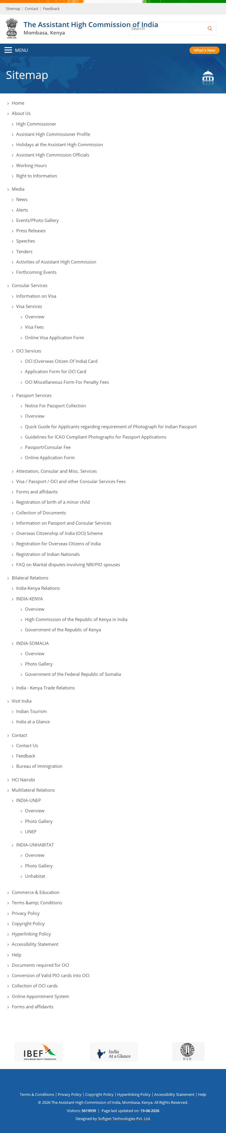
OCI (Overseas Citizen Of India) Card (61, 361)
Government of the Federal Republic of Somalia (73, 674)
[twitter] (87, 1081)
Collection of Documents (41, 513)
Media (18, 189)
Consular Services (29, 285)
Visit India (21, 701)
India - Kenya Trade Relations (45, 688)
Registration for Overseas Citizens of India (58, 543)
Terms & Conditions (37, 1094)
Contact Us (27, 745)
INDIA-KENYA (29, 599)
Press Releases (31, 230)
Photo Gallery (39, 664)
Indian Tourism (31, 711)
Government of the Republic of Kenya (63, 630)
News (21, 199)
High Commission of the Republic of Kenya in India (76, 619)
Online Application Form (50, 457)
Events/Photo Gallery (37, 220)
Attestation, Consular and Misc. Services (56, 471)
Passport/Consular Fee (48, 447)
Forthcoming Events (36, 272)
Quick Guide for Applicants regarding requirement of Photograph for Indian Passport (111, 426)
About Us (21, 113)
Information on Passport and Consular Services (63, 523)
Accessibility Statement (35, 944)
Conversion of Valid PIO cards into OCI (50, 975)
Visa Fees (34, 327)
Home (18, 103)
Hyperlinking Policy (31, 934)
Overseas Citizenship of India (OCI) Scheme (59, 533)
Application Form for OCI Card (55, 371)
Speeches (25, 241)
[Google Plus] (128, 1081)
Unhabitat (35, 876)
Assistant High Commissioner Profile (53, 134)
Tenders (24, 251)
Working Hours (31, 165)
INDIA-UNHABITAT (35, 845)
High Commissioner (36, 124)
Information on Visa (36, 296)
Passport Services (33, 395)
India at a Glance (33, 721)
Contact (32, 8)
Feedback (51, 8)
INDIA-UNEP (28, 800)
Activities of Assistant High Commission (56, 262)
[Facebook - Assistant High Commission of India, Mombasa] (101, 1081)
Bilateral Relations (30, 578)
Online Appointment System (40, 996)
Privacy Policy (26, 913)
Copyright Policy (28, 923)
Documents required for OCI (40, 965)
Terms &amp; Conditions (37, 902)
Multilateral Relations (33, 790)
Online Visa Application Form (54, 337)
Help (16, 955)
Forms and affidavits (37, 492)
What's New (204, 50)
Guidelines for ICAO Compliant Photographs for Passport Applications (95, 437)
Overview (34, 317)
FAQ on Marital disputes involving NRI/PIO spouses (68, 564)
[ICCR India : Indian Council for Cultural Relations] (113, 1051)
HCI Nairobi (23, 780)
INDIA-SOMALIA (32, 643)
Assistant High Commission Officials (52, 155)
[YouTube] (114, 1081)
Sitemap (13, 8)
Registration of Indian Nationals (48, 554)
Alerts (22, 210)
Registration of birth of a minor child (53, 502)
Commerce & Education (35, 892)
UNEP (30, 831)
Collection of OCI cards (35, 986)
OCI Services (28, 351)
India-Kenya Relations (38, 588)
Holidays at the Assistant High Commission (59, 144)
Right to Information (36, 176)
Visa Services (29, 306)
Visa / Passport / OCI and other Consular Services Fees (71, 481)
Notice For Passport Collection (55, 406)
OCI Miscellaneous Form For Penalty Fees (67, 382)
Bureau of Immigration (39, 766)
